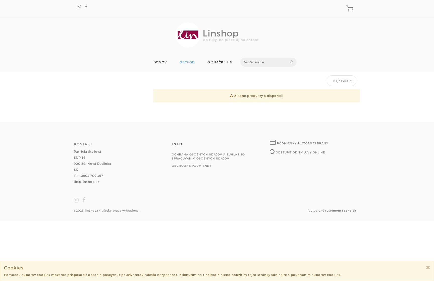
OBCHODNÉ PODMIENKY (191, 165)
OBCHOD (187, 62)
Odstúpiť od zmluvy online (300, 152)
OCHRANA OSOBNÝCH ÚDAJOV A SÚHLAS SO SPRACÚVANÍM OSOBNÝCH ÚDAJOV (208, 156)
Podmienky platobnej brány (302, 143)
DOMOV (160, 62)
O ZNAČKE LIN (220, 62)
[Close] (428, 267)
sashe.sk (349, 210)
